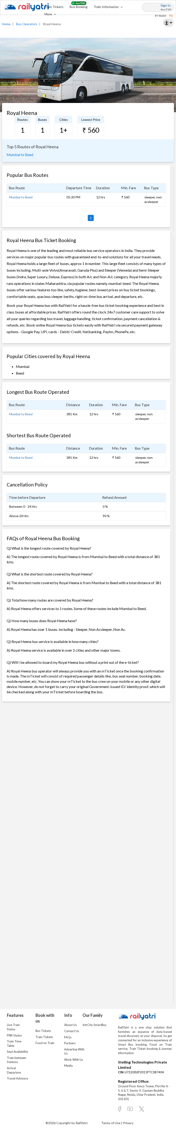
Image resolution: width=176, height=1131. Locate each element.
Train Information (106, 7)
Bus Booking (79, 7)
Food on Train (45, 1043)
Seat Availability (17, 1051)
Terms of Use (111, 1123)
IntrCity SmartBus (94, 1025)
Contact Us (71, 1031)
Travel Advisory (17, 1078)
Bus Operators (26, 24)
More (48, 14)
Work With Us (73, 1059)
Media (68, 1065)
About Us (70, 1025)
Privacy (128, 1123)
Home (6, 24)
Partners (70, 1043)
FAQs (68, 1037)
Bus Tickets (43, 1031)
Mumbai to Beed (20, 154)
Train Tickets (53, 7)
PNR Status (14, 1035)
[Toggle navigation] (168, 23)
